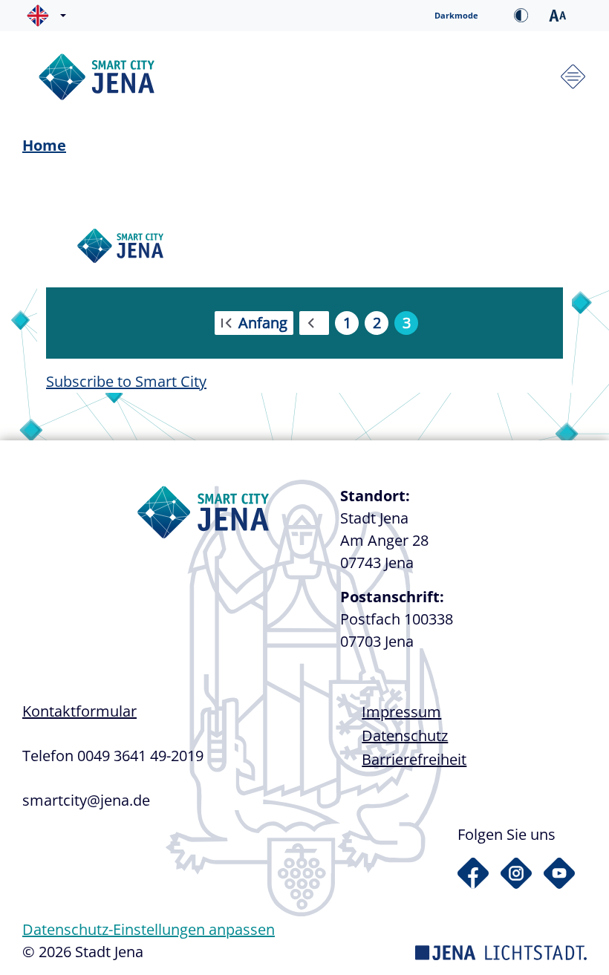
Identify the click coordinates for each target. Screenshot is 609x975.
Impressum (401, 712)
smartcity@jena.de (86, 800)
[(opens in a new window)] (473, 873)
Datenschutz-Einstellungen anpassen (148, 929)
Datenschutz (405, 735)
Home (44, 145)
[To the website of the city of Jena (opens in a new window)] (501, 952)
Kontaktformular (79, 711)
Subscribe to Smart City (126, 381)
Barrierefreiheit (414, 759)
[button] (50, 15)
